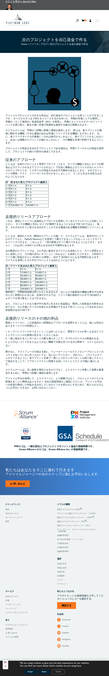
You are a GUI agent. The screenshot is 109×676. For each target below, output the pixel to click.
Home (24, 44)
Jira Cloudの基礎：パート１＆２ (70, 540)
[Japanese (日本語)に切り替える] (5, 667)
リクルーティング (12, 605)
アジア (60, 580)
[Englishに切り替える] (5, 663)
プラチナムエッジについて (16, 625)
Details (58, 672)
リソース (34, 44)
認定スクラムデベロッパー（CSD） (72, 522)
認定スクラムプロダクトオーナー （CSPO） (76, 518)
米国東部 (61, 576)
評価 (7, 601)
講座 (7, 510)
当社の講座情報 (52, 382)
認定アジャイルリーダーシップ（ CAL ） (74, 526)
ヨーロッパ (61, 584)
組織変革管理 (62, 535)
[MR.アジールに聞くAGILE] (20, 7)
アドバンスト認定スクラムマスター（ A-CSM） (77, 514)
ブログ (44, 44)
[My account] (90, 21)
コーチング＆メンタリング (16, 613)
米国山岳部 (61, 568)
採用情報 (9, 629)
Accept (30, 672)
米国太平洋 (61, 564)
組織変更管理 (62, 552)
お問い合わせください (44, 388)
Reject (44, 672)
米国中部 (61, 572)
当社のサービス (11, 514)
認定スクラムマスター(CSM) (69, 510)
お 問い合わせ (17, 484)
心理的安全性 (62, 544)
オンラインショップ (13, 518)
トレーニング (11, 609)
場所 (7, 522)
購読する (66, 606)
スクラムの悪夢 (11, 637)
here (79, 666)
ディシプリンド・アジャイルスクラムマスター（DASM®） (76, 530)
